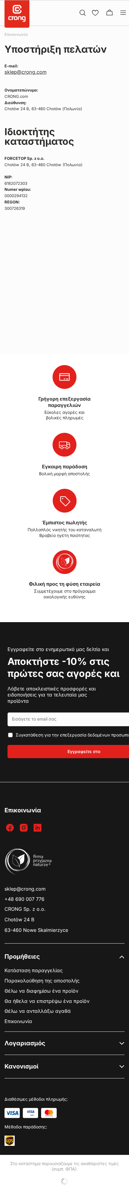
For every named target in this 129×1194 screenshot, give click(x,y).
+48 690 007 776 (24, 899)
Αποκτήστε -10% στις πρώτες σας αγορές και (64, 667)
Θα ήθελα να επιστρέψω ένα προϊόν (46, 1001)
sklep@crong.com (25, 72)
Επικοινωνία (18, 1021)
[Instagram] (24, 828)
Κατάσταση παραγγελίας (33, 970)
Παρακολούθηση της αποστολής (42, 980)
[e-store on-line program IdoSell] (64, 1181)
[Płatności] (12, 1113)
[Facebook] (10, 828)
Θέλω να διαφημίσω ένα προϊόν (41, 991)
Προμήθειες (22, 956)
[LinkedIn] (38, 828)
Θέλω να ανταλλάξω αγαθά (37, 1011)
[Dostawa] (9, 1141)
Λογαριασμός (24, 1043)
